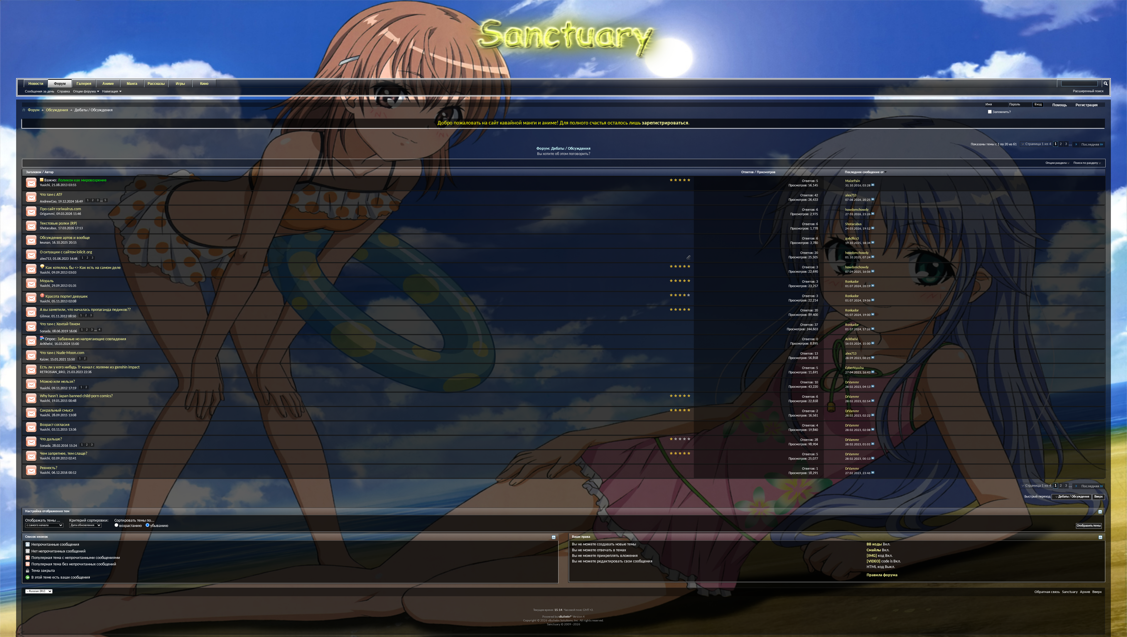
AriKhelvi (46, 344)
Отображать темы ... (42, 520)
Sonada (45, 331)
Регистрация (1087, 105)
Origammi (47, 214)
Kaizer (44, 359)
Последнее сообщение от (864, 172)
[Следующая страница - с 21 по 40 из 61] (1076, 144)
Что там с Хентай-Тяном (60, 324)
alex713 (45, 259)
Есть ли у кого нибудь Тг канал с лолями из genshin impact (90, 367)
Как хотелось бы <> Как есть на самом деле (83, 268)
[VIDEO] (873, 561)
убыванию (158, 526)
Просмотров (766, 172)
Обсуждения (57, 110)
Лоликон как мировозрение (82, 180)
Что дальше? (51, 439)
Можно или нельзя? (57, 382)
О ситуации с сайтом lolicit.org (66, 252)
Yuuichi (45, 185)
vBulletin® (565, 617)
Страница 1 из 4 (1038, 144)
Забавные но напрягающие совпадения (92, 339)
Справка (63, 91)
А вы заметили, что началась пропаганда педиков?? (85, 310)
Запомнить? (1001, 112)
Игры (180, 84)
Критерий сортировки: (89, 520)
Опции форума (84, 91)
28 (816, 440)
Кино (204, 84)
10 (816, 382)
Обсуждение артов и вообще (65, 238)
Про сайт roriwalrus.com (60, 209)
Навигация (110, 91)
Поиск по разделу (1086, 163)
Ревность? (48, 468)
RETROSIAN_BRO (52, 372)
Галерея (84, 84)
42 (816, 195)
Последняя (1090, 144)
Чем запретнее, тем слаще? (63, 453)
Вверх (1098, 496)
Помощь (1059, 105)
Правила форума (882, 575)
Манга (132, 84)
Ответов (747, 172)
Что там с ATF (51, 195)
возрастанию (130, 526)
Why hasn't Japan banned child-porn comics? (76, 396)
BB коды (874, 544)
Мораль (47, 281)
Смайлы (874, 550)
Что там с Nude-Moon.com (62, 353)
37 (816, 325)
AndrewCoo (48, 201)
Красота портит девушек (66, 296)
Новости (35, 84)
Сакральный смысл (56, 410)
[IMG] (872, 556)
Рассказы (156, 84)
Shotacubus (48, 228)
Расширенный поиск (1088, 91)
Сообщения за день (39, 91)
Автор (49, 172)
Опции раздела (1056, 163)
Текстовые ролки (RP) (58, 223)
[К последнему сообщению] (873, 185)
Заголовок (33, 172)
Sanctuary (1070, 592)
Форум (60, 84)
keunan (45, 243)
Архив (1085, 592)
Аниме (108, 84)
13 (816, 353)
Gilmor (45, 316)
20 (816, 253)
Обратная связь (1047, 592)
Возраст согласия (55, 425)
